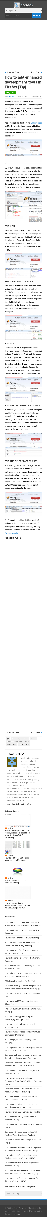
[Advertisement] (23, 45)
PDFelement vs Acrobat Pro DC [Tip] (20, 981)
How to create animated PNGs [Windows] (15, 881)
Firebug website (11, 533)
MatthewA (11, 97)
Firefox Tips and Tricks (14, 742)
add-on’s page (36, 123)
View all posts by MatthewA (19, 804)
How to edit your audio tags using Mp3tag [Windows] (17, 859)
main (27, 742)
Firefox (33, 739)
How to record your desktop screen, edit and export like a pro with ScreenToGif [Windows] (17, 834)
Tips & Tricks (11, 744)
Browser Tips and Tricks (20, 739)
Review (10, 828)
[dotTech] (23, 6)
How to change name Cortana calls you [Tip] (23, 1112)
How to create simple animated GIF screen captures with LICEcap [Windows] (17, 905)
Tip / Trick (10, 92)
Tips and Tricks (24, 744)
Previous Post (13, 72)
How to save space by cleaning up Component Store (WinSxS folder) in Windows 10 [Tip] (23, 1081)
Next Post (35, 72)
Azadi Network (14, 1214)
